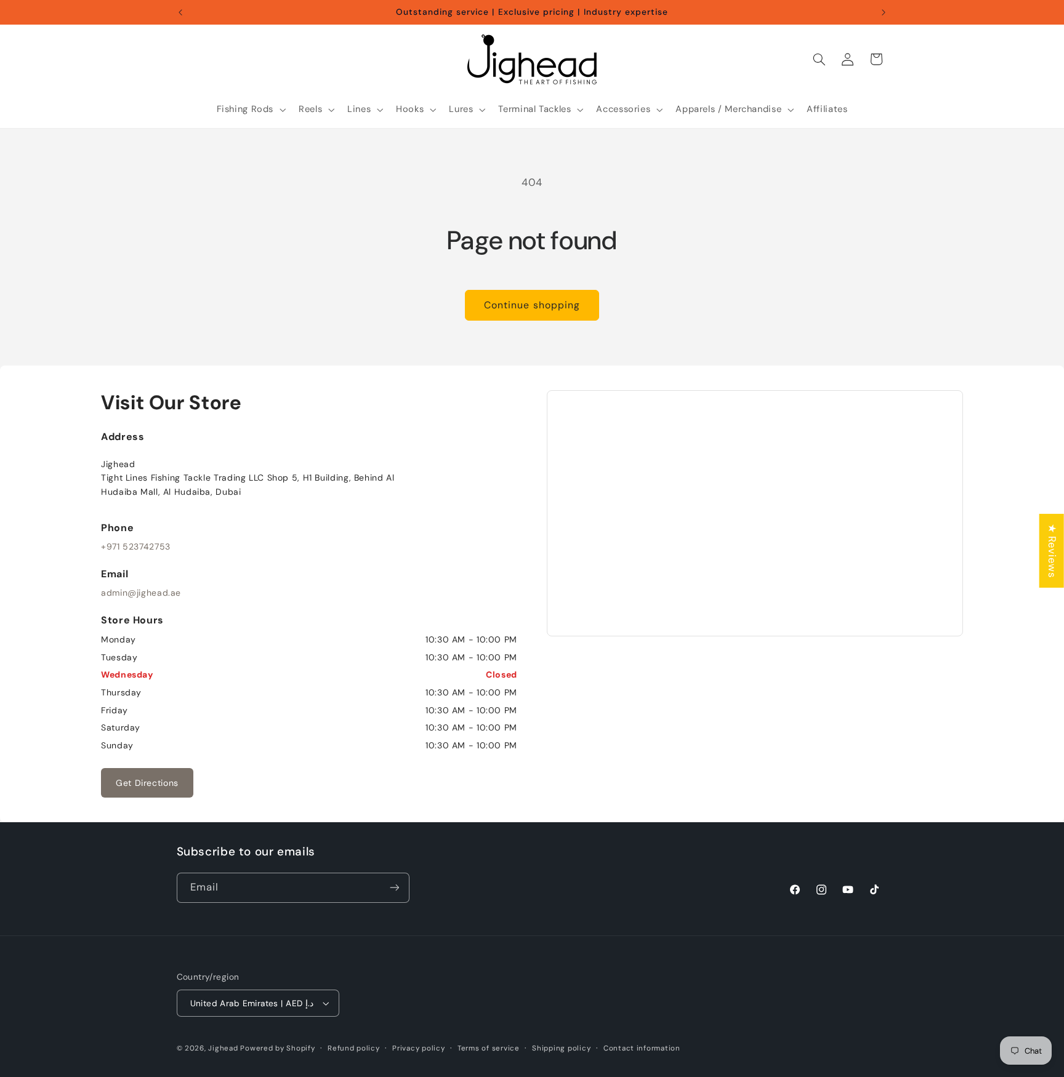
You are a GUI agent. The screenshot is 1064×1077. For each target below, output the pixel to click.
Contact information (641, 1048)
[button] (250, 109)
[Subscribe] (394, 888)
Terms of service (488, 1048)
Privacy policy (418, 1048)
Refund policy (354, 1048)
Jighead (223, 1048)
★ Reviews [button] (1052, 551)
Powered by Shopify (277, 1048)
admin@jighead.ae (141, 592)
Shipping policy (561, 1048)
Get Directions (147, 782)
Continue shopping (532, 304)
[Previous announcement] (180, 12)
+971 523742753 (136, 546)
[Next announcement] (883, 12)
